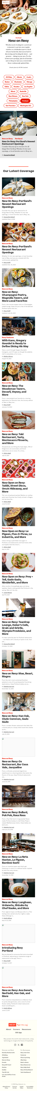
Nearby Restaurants (8, 1053)
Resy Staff (7, 263)
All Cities (9, 77)
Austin (29, 77)
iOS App (18, 1032)
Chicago (29, 82)
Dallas (7, 86)
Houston (16, 86)
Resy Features (8, 337)
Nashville (23, 91)
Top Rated (5, 1057)
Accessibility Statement (29, 1087)
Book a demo (25, 1062)
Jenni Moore (8, 593)
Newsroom (26, 1029)
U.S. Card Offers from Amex (8, 1075)
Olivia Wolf (7, 453)
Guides (4, 1070)
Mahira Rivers (8, 356)
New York (25, 96)
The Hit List (5, 1072)
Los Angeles (28, 86)
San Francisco (10, 105)
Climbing (4, 1055)
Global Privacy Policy (6, 1087)
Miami (13, 91)
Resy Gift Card (6, 1065)
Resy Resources (25, 1065)
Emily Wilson (8, 918)
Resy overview (25, 1053)
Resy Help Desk (25, 1067)
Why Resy (24, 1060)
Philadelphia (13, 101)
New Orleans (13, 96)
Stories (4, 1067)
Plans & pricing (25, 1057)
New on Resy (7, 139)
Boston (7, 82)
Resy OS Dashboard (27, 1070)
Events (4, 1062)
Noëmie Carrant (9, 687)
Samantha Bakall (9, 155)
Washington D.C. (25, 105)
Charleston (18, 82)
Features (23, 1055)
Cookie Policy (21, 1087)
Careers (16, 1029)
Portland (25, 101)
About (8, 1029)
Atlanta (19, 77)
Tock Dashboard (26, 1072)
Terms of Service (14, 1087)
